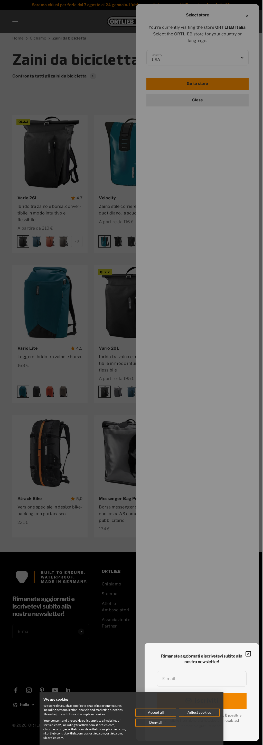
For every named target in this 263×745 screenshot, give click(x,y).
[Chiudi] (248, 653)
